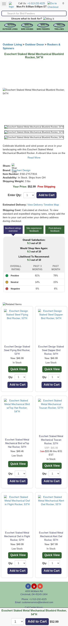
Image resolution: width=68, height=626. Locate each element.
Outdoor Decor (34, 44)
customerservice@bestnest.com (37, 602)
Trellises (59, 29)
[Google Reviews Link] (40, 586)
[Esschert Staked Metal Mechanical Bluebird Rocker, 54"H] (34, 127)
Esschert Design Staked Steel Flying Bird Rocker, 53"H (17, 350)
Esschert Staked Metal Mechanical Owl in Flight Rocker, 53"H (17, 536)
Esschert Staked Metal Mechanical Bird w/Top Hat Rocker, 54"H (17, 443)
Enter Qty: (15, 195)
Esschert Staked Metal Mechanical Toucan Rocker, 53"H (51, 440)
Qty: (10, 377)
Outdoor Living (10, 29)
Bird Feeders (43, 29)
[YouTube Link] (34, 586)
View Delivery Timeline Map (43, 204)
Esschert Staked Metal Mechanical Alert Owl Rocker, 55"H (51, 536)
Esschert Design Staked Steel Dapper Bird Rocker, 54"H (51, 350)
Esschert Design (21, 170)
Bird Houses (27, 29)
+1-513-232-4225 (36, 3)
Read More (34, 157)
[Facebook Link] (28, 586)
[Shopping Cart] (55, 4)
